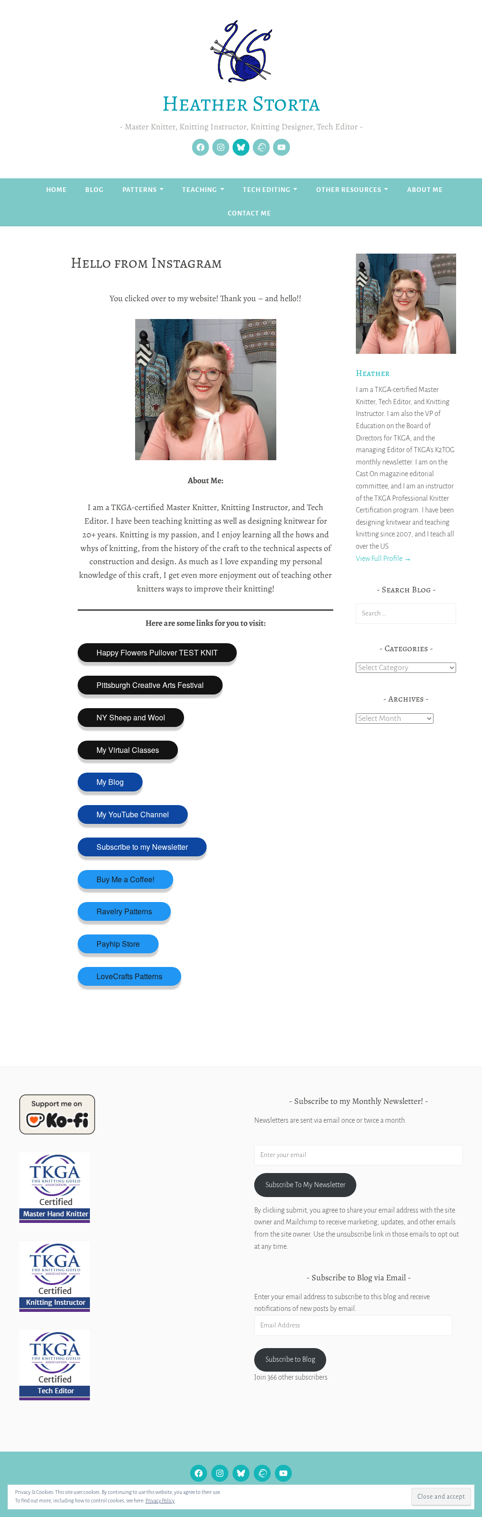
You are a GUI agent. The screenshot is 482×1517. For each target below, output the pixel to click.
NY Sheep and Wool (130, 717)
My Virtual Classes (127, 749)
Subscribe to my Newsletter (142, 846)
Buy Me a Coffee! (125, 879)
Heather (373, 373)
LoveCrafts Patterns (129, 976)
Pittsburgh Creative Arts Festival (150, 684)
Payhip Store (118, 943)
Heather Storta (241, 103)
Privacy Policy (160, 1500)
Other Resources (348, 189)
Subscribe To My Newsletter (305, 1185)
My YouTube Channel (132, 814)
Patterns (139, 189)
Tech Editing (266, 189)
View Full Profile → (383, 558)
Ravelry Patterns (124, 911)
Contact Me (249, 213)
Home (56, 189)
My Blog (110, 781)
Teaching (199, 189)
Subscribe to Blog (290, 1359)
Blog (94, 189)
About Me (425, 189)
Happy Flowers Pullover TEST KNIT (157, 652)
